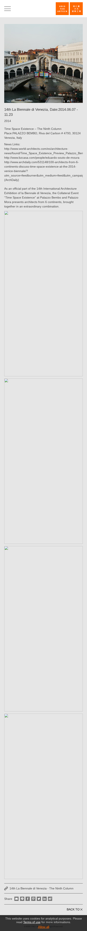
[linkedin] (44, 899)
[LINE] (22, 899)
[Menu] (7, 8)
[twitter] (39, 899)
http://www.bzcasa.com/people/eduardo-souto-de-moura (41, 157)
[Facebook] (28, 899)
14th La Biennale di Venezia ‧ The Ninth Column (41, 888)
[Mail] (16, 899)
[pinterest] (33, 899)
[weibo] (50, 899)
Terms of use (32, 922)
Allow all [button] (43, 927)
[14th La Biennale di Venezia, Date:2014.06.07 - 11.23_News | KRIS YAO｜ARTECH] (69, 8)
